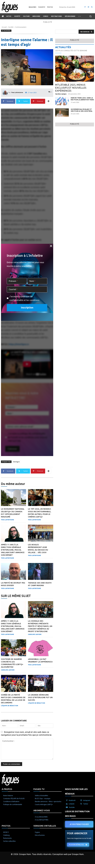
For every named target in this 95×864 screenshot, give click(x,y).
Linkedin (71, 804)
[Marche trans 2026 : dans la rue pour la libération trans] (62, 101)
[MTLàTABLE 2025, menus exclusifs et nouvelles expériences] (74, 69)
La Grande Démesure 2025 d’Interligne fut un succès (40, 697)
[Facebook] (85, 7)
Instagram (86, 800)
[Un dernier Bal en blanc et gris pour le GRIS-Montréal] (62, 112)
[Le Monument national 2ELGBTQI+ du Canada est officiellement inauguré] (13, 497)
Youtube (72, 807)
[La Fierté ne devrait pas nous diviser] (13, 571)
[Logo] (15, 7)
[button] (90, 16)
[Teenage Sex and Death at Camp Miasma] (40, 571)
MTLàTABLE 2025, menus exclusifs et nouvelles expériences (70, 87)
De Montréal (6, 30)
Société (10, 27)
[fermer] (51, 246)
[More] (48, 101)
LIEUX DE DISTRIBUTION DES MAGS (77, 813)
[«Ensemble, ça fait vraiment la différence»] (40, 647)
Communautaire (20, 27)
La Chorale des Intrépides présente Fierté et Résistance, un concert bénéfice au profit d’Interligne (40, 626)
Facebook (72, 800)
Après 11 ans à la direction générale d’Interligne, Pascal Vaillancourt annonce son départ (12, 550)
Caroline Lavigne (34, 634)
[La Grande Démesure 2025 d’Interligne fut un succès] (40, 683)
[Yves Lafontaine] (5, 92)
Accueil (4, 27)
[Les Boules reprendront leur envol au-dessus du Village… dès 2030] (40, 533)
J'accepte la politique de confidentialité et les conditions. (24, 298)
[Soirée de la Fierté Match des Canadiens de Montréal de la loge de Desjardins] (13, 683)
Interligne (16, 462)
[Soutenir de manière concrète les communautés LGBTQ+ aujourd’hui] (13, 647)
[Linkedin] (67, 804)
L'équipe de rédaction (9, 705)
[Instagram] (88, 7)
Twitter (85, 804)
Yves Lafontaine (17, 92)
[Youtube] (67, 807)
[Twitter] (91, 7)
